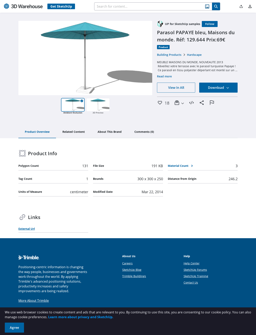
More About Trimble (33, 300)
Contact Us (191, 282)
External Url (26, 229)
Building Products (169, 55)
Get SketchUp (61, 6)
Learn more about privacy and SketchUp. (80, 317)
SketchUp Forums (195, 270)
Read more (164, 76)
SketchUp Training (196, 276)
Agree (14, 327)
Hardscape (194, 55)
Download (216, 87)
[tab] (37, 132)
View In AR (176, 87)
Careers (127, 263)
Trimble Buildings (134, 276)
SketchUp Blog (131, 270)
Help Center (192, 263)
